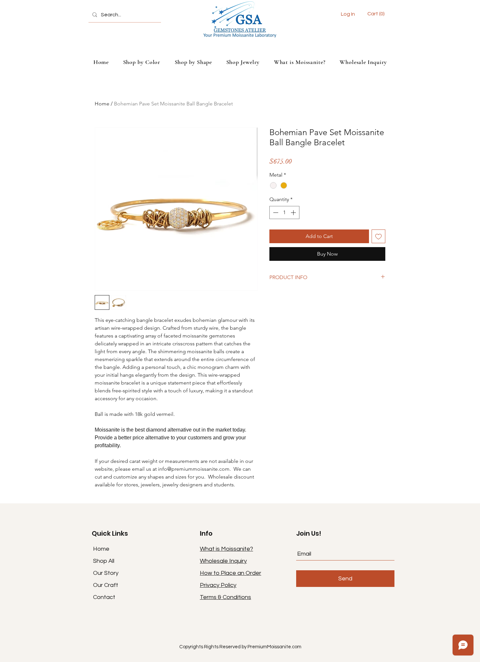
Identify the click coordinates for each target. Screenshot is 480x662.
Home (102, 104)
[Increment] (293, 212)
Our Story (106, 573)
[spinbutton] (284, 212)
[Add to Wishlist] (378, 236)
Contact (104, 597)
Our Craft (105, 585)
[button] (376, 13)
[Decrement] (275, 212)
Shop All (103, 561)
